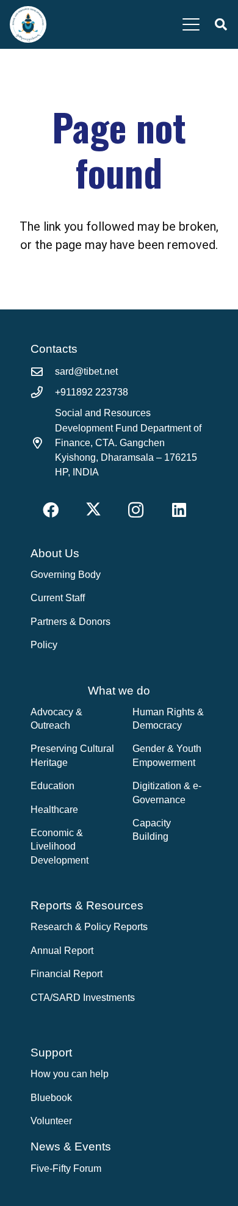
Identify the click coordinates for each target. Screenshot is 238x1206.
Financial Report (67, 974)
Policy (44, 645)
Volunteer (51, 1121)
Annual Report (62, 950)
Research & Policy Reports (89, 927)
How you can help (70, 1074)
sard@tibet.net (86, 371)
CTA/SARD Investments (83, 997)
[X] (93, 510)
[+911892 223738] (43, 392)
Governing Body (66, 574)
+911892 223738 (91, 392)
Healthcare (54, 809)
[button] (191, 24)
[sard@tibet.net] (43, 371)
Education (52, 786)
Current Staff (58, 598)
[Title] (28, 24)
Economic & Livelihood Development (59, 846)
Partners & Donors (70, 621)
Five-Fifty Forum (66, 1168)
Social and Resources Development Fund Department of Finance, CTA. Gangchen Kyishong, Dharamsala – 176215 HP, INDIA (128, 442)
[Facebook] (50, 510)
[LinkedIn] (179, 510)
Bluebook (51, 1097)
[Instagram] (136, 510)
